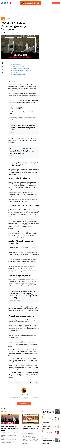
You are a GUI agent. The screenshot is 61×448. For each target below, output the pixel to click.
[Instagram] (8, 3)
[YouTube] (10, 3)
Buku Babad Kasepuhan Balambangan (47, 433)
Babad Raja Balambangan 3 (48, 419)
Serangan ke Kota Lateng (18, 66)
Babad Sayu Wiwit (46, 426)
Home (2, 14)
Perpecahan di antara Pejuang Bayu (21, 68)
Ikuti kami (55, 3)
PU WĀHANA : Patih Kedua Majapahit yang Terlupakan (30, 427)
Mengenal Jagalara (17, 64)
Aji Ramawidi (6, 32)
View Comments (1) (23, 403)
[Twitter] (5, 3)
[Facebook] (2, 3)
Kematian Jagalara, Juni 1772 (19, 72)
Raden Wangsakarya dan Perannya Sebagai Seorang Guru (10, 428)
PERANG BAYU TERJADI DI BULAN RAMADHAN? (48, 412)
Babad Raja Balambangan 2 (48, 441)
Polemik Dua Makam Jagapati (19, 74)
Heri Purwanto (26, 431)
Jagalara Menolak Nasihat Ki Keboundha (22, 70)
